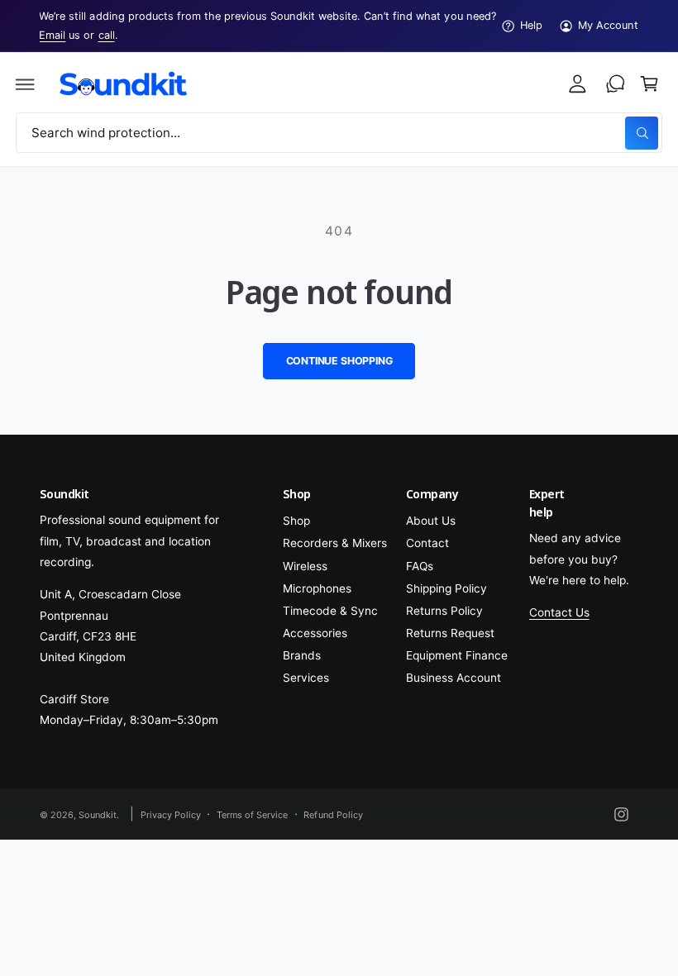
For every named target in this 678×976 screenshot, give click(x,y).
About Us (431, 520)
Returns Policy (444, 610)
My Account (608, 25)
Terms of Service (252, 815)
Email (52, 35)
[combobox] (339, 132)
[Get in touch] (615, 84)
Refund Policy (332, 815)
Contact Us (559, 612)
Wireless (305, 566)
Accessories (315, 633)
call (106, 35)
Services (306, 677)
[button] (25, 84)
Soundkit (98, 815)
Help (531, 25)
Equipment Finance (457, 655)
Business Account (453, 677)
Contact (427, 543)
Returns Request (450, 633)
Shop (296, 520)
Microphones (317, 588)
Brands (302, 655)
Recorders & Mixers (335, 543)
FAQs (419, 566)
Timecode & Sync (330, 610)
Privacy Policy (171, 815)
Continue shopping (339, 361)
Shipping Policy (446, 588)
